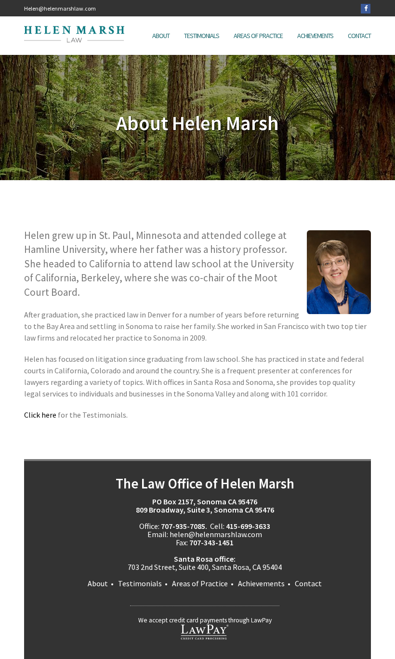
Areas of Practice (258, 35)
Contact (359, 35)
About (161, 35)
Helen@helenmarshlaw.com (60, 8)
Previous (17, 178)
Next (378, 178)
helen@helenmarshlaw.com (216, 534)
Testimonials (201, 35)
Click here (40, 415)
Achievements (315, 35)
